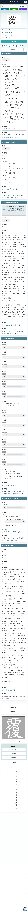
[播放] (8, 741)
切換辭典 (13, 49)
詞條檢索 (5, 9)
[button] (20, 6)
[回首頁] (14, 2)
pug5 (4, 422)
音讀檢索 (23, 9)
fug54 (4, 364)
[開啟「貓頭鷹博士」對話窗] (24, 909)
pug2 (4, 412)
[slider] (14, 347)
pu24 (4, 451)
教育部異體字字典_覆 (8, 690)
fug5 (4, 354)
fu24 (4, 383)
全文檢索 (14, 9)
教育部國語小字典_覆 (8, 128)
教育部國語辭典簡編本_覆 (9, 189)
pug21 (4, 432)
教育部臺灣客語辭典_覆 (9, 485)
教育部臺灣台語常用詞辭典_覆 (11, 532)
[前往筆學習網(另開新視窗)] (20, 741)
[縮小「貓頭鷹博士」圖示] (26, 907)
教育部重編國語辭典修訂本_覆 (11, 325)
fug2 (4, 344)
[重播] (16, 741)
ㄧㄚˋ (10, 30)
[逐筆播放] (12, 741)
